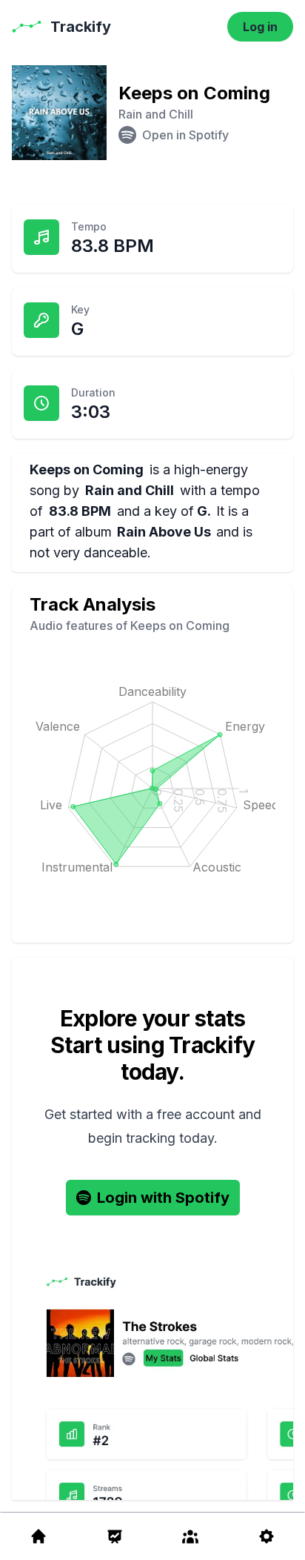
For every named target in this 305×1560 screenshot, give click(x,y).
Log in (260, 26)
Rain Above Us (164, 532)
